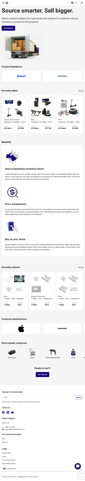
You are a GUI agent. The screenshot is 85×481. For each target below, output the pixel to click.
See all (80, 91)
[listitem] (42, 439)
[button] (42, 468)
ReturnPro (21, 476)
